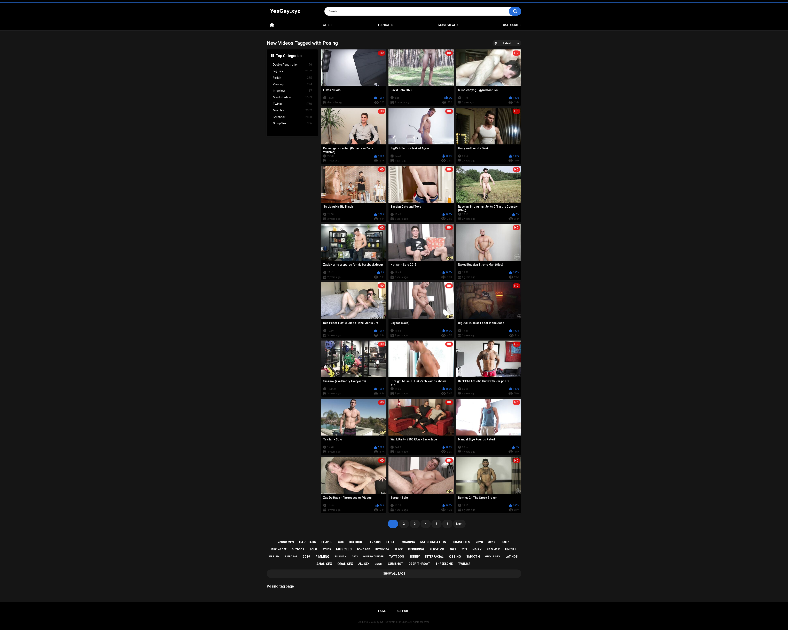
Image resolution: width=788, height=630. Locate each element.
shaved (326, 542)
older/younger (373, 556)
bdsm (379, 563)
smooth (473, 556)
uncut (510, 549)
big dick (355, 542)
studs (326, 549)
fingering (416, 549)
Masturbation (292, 97)
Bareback (292, 117)
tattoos (396, 556)
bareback (307, 542)
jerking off (278, 549)
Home (272, 25)
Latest (327, 25)
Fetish (292, 77)
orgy (491, 542)
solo (313, 549)
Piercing (292, 84)
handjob (374, 542)
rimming (322, 557)
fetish (274, 556)
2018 (341, 542)
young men (286, 542)
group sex (492, 556)
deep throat (419, 564)
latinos (511, 556)
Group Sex (292, 123)
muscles (344, 549)
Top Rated (385, 25)
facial (391, 542)
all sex (363, 563)
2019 (306, 556)
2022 (464, 549)
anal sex (324, 564)
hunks (505, 542)
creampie (493, 549)
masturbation (433, 542)
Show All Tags (394, 573)
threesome (444, 563)
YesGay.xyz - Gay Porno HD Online (390, 622)
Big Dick (292, 71)
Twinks (292, 103)
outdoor (298, 549)
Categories (511, 25)
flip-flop (437, 549)
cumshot (395, 564)
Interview (292, 90)
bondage (363, 549)
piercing (291, 556)
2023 (355, 556)
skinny (414, 556)
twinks (464, 564)
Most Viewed (448, 25)
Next (459, 523)
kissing (455, 556)
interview (382, 549)
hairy (477, 549)
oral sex (345, 564)
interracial (434, 556)
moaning (408, 542)
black (398, 549)
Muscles (292, 110)
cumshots (460, 542)
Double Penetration (292, 64)
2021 (452, 549)
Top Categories (289, 56)
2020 (479, 542)
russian (341, 556)
